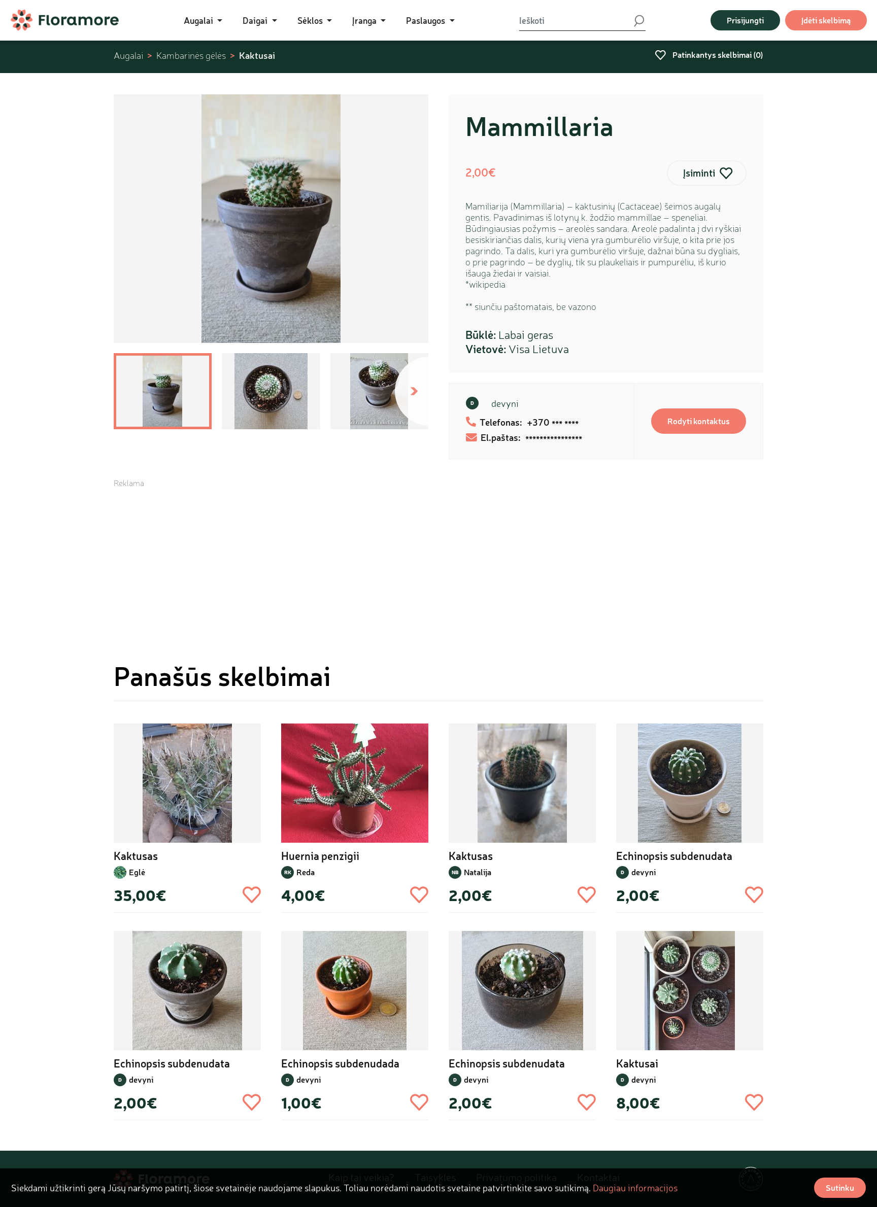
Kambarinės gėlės (191, 55)
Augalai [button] (199, 20)
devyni (505, 403)
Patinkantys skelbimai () (717, 54)
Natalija (477, 872)
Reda (305, 872)
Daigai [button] (256, 20)
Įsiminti (699, 172)
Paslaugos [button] (426, 20)
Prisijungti (745, 20)
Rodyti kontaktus (698, 421)
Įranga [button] (365, 20)
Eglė (137, 872)
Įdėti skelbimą (826, 20)
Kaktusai (257, 55)
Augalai (128, 55)
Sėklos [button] (311, 20)
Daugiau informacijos (635, 1187)
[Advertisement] (438, 560)
